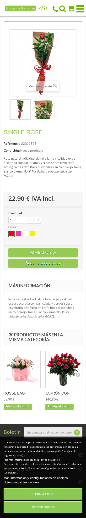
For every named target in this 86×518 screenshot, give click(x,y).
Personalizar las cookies (22, 482)
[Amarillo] (32, 233)
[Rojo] (11, 233)
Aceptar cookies (43, 507)
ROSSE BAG (14, 393)
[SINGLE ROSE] (20, 109)
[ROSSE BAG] (22, 369)
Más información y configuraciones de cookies (36, 478)
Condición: (12, 150)
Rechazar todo (43, 494)
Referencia (12, 143)
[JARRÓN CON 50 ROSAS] (63, 369)
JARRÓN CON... (58, 393)
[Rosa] (18, 233)
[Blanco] (25, 233)
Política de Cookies (49, 459)
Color (12, 227)
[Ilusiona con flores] (26, 8)
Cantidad (15, 213)
